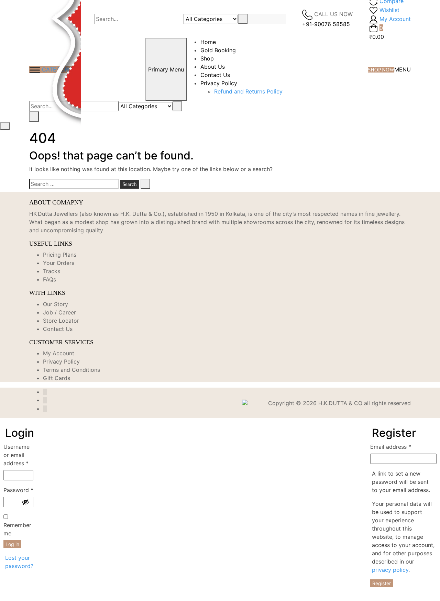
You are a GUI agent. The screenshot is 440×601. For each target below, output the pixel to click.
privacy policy (390, 569)
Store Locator (61, 320)
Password (18, 489)
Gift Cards (56, 378)
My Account (58, 353)
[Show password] (25, 502)
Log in (12, 544)
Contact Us (58, 328)
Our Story (55, 304)
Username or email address (18, 455)
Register (381, 583)
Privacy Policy (61, 361)
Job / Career (59, 312)
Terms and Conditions (71, 369)
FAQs (49, 279)
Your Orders (58, 262)
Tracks (51, 271)
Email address (390, 446)
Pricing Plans (59, 254)
